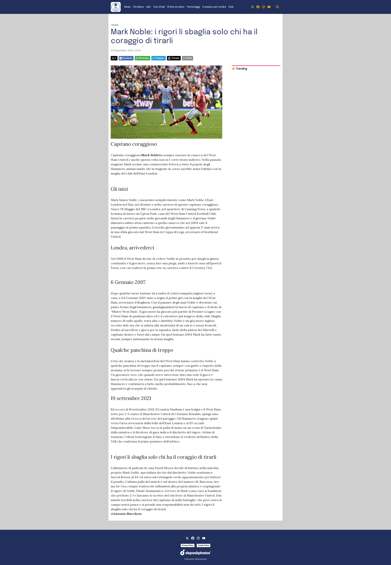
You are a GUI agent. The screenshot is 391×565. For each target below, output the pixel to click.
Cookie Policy (203, 545)
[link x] (252, 7)
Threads (175, 58)
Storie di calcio (176, 7)
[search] (277, 7)
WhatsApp (144, 58)
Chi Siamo (138, 7)
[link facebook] (258, 7)
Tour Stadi (159, 7)
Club (231, 7)
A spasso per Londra (214, 7)
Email (189, 58)
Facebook (127, 58)
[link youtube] (269, 7)
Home (114, 24)
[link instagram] (263, 7)
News (127, 7)
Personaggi (193, 7)
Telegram (159, 58)
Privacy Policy (187, 545)
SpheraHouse (201, 559)
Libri (148, 7)
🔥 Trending (239, 68)
